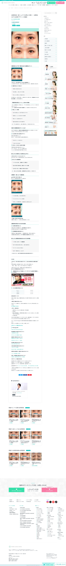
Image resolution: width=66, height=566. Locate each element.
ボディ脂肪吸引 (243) (47, 19)
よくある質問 (36, 499)
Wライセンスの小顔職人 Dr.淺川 (16, 335)
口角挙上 (38, 537)
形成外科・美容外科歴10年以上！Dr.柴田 (18, 356)
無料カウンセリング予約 (20, 501)
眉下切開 (49, 521)
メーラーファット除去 (39, 511)
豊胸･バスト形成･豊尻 (50, 507)
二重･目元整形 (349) (47, 24)
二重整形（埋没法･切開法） (51, 516)
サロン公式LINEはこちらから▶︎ (33, 365)
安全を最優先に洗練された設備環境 (12, 512)
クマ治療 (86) (46, 27)
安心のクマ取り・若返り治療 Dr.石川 (17, 349)
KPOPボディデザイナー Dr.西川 (16, 340)
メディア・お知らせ (29, 499)
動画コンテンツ (19, 499)
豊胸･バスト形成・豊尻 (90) (48, 22)
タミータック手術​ (50, 536)
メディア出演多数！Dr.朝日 (15, 353)
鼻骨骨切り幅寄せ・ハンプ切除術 (41, 530)
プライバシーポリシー (37, 501)
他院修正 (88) (46, 31)
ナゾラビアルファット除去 (40, 513)
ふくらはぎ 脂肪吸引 (39, 522)
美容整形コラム (12, 501)
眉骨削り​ (49, 527)
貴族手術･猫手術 (39, 531)
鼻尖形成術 (38, 525)
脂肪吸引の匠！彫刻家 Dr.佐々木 (16, 338)
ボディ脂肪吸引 (38, 517)
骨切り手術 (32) (46, 28)
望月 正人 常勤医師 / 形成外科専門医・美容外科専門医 (27, 519)
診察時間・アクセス (12, 510)
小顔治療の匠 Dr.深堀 (14, 332)
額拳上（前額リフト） (50, 531)
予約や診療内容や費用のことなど (48, 564)
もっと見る (27, 407)
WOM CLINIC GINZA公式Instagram (17, 329)
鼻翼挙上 (38, 536)
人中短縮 (38, 532)
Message (11, 507)
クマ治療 (59, 507)
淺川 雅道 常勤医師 (22, 515)
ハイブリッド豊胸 (50, 511)
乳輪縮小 (49, 512)
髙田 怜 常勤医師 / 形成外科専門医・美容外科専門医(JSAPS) (27, 514)
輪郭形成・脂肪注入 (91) (47, 30)
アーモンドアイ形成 (50, 522)
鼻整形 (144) (46, 21)
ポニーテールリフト (50, 532)
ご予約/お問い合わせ (60, 564)
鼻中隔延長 (38, 526)
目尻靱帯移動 (49, 526)
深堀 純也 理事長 (22, 507)
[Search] (56, 13)
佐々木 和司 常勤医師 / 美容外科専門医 (25, 510)
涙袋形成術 (18, 25)
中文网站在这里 (28, 501)
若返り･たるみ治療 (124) (47, 25)
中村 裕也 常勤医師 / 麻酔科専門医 (25, 527)
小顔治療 (37, 507)
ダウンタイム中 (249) (47, 33)
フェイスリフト (49, 530)
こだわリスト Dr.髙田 (14, 347)
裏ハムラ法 (14, 25)
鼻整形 (37, 524)
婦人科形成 (59, 529)
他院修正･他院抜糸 (60, 532)
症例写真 (11, 499)
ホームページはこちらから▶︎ (22, 365)
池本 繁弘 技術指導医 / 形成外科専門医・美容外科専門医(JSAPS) (27, 524)
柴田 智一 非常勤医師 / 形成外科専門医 (25, 522)
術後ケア (59, 537)
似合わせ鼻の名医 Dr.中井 (15, 343)
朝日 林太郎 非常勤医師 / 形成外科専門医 (26, 520)
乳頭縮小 (49, 513)
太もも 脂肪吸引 (39, 521)
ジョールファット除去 (39, 512)
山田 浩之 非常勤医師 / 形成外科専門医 (25, 525)
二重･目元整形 (49, 515)
